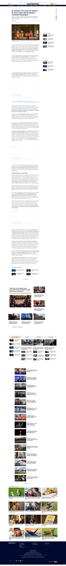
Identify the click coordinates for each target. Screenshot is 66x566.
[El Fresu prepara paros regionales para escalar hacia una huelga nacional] (27, 386)
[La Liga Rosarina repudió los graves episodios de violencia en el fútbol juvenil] (27, 345)
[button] (8, 3)
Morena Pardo (14, 20)
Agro (40, 5)
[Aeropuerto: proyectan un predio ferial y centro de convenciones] (15, 355)
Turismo (45, 2)
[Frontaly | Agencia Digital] (55, 561)
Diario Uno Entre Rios (22, 544)
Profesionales (31, 2)
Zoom (16, 8)
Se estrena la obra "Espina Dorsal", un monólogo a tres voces (27, 101)
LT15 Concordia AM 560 (35, 544)
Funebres (35, 2)
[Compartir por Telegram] (56, 15)
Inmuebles (21, 2)
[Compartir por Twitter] (56, 11)
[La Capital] (33, 4)
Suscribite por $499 (52, 3)
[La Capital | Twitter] (16, 561)
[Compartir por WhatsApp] (56, 13)
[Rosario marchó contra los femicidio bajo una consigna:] (39, 292)
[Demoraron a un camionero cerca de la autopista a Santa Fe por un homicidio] (27, 440)
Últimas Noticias (11, 5)
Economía (31, 5)
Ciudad (18, 5)
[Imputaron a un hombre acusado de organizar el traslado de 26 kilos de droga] (39, 359)
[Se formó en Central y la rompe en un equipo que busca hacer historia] (48, 39)
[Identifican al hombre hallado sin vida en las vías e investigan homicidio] (27, 447)
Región (22, 5)
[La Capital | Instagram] (18, 561)
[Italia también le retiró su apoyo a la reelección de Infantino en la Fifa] (18, 270)
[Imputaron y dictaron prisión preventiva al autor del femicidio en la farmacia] (39, 345)
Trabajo (28, 2)
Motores (24, 2)
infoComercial (21, 546)
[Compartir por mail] (56, 19)
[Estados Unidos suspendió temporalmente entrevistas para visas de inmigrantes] (27, 463)
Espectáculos (45, 5)
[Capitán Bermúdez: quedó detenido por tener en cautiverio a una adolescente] (39, 352)
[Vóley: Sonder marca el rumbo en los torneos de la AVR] (27, 355)
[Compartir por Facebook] (56, 9)
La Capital (13, 8)
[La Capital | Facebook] (14, 561)
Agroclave (20, 545)
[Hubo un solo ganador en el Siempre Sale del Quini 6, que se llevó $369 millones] (39, 306)
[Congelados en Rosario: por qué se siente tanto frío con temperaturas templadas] (48, 35)
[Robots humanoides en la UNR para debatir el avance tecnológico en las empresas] (27, 409)
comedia (19, 8)
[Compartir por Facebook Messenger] (56, 17)
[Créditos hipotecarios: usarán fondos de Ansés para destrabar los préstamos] (27, 425)
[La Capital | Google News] (22, 561)
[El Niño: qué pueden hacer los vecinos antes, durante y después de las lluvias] (26, 319)
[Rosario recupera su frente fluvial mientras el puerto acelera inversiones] (39, 319)
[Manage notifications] (64, 564)
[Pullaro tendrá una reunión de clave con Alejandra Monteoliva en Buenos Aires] (27, 478)
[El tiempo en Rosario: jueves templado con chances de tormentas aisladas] (48, 62)
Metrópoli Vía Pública (22, 547)
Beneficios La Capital (40, 2)
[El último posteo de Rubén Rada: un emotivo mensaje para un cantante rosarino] (18, 274)
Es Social (54, 5)
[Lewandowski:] (27, 379)
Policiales (36, 5)
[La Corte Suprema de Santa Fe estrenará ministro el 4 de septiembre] (27, 371)
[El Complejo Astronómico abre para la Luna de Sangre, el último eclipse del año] (27, 432)
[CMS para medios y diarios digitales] (51, 561)
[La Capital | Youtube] (20, 561)
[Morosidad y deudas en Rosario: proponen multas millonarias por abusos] (48, 70)
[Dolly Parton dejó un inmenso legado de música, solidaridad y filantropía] (32, 270)
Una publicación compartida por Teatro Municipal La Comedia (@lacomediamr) (22, 159)
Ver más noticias (26, 483)
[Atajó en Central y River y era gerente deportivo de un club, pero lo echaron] (48, 46)
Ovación (26, 5)
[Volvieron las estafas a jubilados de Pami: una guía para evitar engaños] (27, 417)
